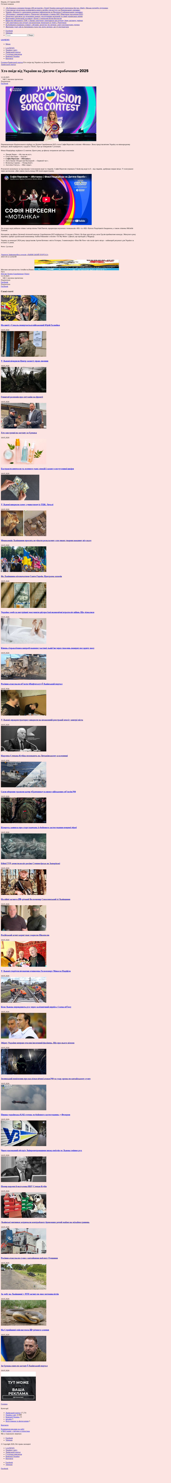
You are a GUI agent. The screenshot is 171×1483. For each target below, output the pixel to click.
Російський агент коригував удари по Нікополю (25, 935)
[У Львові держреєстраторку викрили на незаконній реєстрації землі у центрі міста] (23, 715)
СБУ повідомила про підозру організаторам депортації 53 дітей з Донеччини (36, 23)
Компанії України (13, 56)
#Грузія (4, 274)
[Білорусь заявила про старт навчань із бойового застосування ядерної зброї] (23, 822)
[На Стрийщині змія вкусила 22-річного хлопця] (23, 1325)
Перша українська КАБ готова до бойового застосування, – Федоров (35, 1114)
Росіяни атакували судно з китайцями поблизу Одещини (29, 1258)
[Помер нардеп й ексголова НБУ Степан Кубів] (23, 1181)
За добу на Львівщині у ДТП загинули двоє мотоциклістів (30, 1294)
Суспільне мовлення (14, 54)
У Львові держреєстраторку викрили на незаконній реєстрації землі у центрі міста (42, 719)
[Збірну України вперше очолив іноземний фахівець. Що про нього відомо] (23, 1038)
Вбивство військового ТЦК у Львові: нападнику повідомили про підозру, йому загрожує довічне (44, 21)
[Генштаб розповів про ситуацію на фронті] (23, 392)
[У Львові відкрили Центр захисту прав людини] (23, 356)
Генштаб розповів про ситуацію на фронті (22, 396)
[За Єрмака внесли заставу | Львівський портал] (23, 1361)
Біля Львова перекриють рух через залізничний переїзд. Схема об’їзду (36, 1006)
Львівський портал (13, 52)
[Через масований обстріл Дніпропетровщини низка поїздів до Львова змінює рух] (23, 1145)
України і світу (11, 50)
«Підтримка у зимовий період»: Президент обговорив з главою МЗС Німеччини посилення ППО (44, 14)
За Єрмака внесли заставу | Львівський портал (24, 1365)
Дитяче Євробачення (15, 274)
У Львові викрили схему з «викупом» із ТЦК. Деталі (27, 504)
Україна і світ (11, 1415)
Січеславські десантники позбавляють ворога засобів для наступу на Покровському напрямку (43, 10)
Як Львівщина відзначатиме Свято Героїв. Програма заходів (31, 576)
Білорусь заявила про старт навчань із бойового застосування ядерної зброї (39, 827)
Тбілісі (26, 274)
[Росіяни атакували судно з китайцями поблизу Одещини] (23, 1253)
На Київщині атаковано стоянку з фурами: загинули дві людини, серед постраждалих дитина (43, 25)
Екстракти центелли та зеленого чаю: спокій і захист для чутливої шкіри (37, 468)
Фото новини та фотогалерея (17, 1421)
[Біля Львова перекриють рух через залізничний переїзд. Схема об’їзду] (23, 1002)
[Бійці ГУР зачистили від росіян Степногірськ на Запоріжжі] (23, 858)
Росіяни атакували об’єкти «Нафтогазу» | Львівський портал (31, 683)
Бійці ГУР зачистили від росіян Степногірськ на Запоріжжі (30, 863)
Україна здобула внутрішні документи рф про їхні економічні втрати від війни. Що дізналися (47, 612)
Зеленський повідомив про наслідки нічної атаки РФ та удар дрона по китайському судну (46, 1078)
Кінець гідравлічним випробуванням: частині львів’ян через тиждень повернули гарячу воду (47, 648)
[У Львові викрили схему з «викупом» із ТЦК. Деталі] (20, 500)
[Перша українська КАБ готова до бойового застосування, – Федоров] (23, 1110)
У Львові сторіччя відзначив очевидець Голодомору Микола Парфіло (36, 971)
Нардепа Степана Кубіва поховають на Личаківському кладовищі (34, 755)
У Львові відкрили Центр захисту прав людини (24, 361)
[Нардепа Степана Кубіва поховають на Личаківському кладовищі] (23, 751)
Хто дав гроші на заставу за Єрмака (19, 432)
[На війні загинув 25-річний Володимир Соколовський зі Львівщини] (23, 894)
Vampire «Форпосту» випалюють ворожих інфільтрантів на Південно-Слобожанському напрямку (44, 12)
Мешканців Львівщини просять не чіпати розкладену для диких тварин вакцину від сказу (46, 540)
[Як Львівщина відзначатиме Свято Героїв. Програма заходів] (23, 571)
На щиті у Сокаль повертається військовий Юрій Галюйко (30, 325)
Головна (4, 62)
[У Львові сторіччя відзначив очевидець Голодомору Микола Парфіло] (23, 966)
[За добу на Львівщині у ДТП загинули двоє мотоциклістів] (23, 1289)
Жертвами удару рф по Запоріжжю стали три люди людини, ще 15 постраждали (37, 27)
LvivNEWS (10, 48)
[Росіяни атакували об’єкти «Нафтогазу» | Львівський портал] (23, 679)
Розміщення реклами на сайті (12, 1429)
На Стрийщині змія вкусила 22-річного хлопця (25, 1329)
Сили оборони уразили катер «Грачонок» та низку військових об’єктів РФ (38, 791)
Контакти (9, 58)
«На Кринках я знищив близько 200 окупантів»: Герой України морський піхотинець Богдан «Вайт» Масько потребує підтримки (57, 8)
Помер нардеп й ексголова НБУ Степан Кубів (24, 1186)
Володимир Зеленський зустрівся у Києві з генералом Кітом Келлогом (34, 18)
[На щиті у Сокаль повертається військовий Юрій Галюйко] (23, 320)
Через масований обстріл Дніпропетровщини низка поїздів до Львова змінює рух (41, 1150)
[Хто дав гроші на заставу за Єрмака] (23, 428)
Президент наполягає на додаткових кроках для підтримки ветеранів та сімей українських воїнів (44, 16)
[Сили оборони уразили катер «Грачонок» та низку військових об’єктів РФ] (23, 787)
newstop (9, 1419)
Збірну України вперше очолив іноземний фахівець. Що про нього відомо (37, 1042)
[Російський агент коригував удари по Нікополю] (23, 930)
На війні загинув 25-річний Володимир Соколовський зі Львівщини (35, 899)
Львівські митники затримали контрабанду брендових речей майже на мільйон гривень (45, 1222)
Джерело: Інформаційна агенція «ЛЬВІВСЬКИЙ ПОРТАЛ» (24, 255)
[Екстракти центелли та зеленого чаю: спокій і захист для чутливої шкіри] (23, 464)
